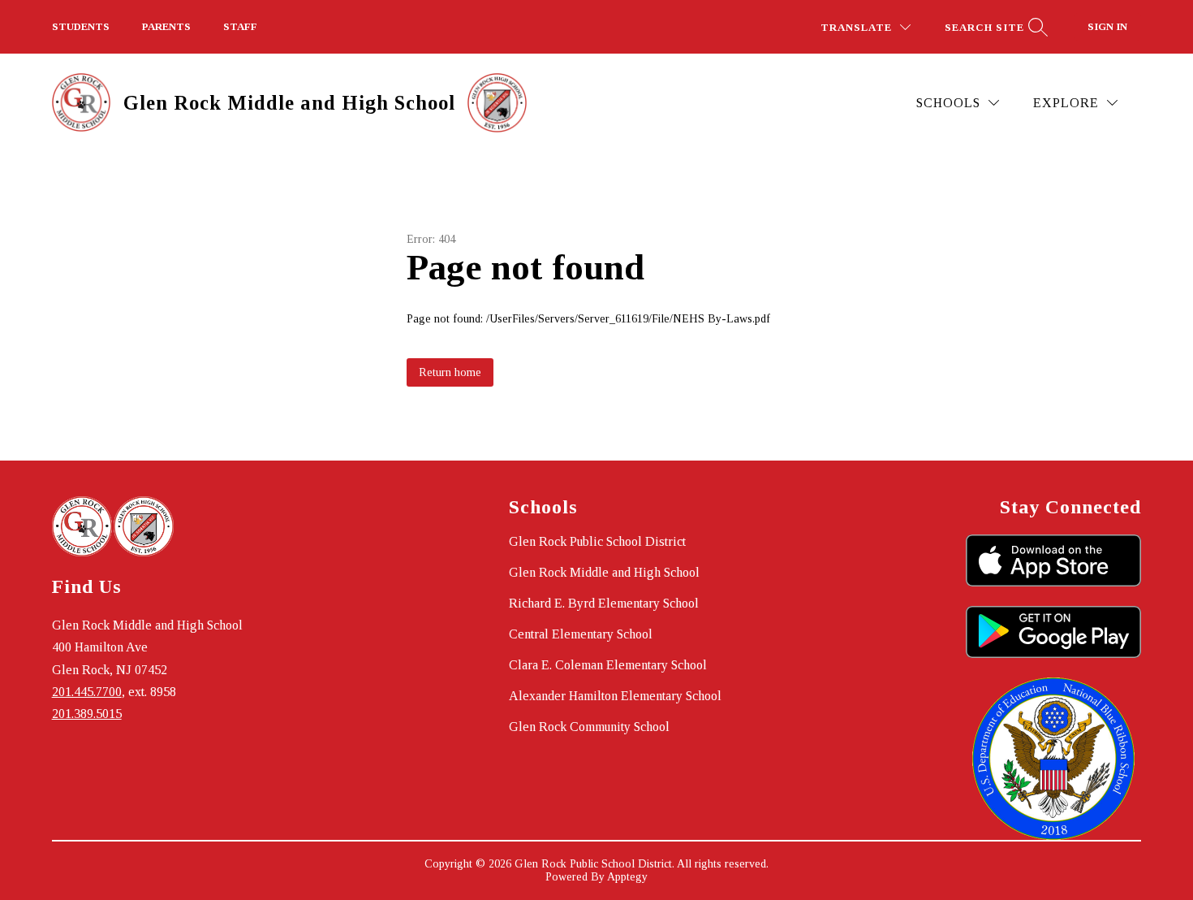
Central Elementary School (580, 634)
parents (166, 26)
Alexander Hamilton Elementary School (615, 696)
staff (240, 26)
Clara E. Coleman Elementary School (608, 665)
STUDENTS (81, 26)
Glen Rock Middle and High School (604, 572)
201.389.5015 (87, 713)
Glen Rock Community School (589, 726)
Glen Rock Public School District (597, 541)
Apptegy (627, 877)
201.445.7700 (87, 692)
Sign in (1107, 26)
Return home (450, 372)
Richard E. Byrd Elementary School (604, 603)
